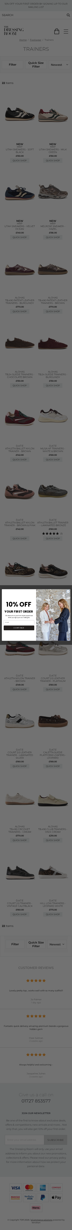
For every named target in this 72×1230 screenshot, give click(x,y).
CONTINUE (19, 628)
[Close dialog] (68, 591)
